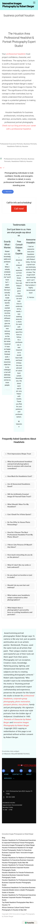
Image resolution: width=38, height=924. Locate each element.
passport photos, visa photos (16, 704)
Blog (3, 838)
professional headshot (15, 54)
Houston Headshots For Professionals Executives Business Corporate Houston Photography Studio (19, 882)
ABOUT (29, 774)
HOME (6, 774)
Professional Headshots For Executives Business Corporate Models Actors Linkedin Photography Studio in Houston (18, 890)
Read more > (9, 191)
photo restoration (22, 702)
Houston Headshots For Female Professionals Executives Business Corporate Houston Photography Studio (18, 867)
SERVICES (8, 778)
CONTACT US (17, 774)
